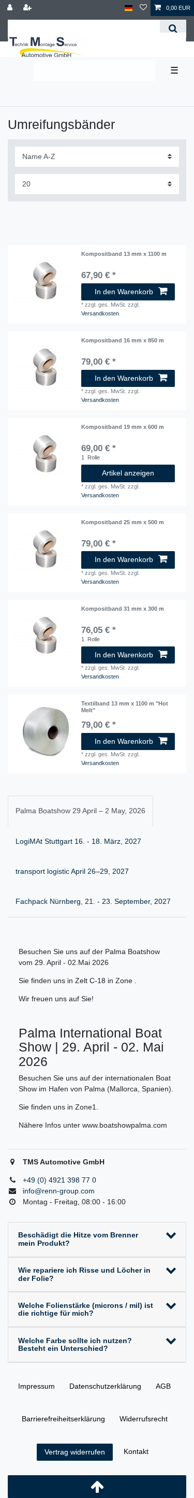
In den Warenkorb (124, 291)
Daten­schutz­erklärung (105, 1386)
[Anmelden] (11, 8)
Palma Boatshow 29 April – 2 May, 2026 (80, 810)
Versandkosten (100, 313)
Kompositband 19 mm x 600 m (122, 427)
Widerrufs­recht (144, 1419)
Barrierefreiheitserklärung (63, 1419)
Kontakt (136, 1451)
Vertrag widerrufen (74, 1452)
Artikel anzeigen (128, 473)
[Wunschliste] (143, 8)
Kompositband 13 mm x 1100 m (124, 254)
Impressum (36, 1386)
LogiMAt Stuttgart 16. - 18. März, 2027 (78, 841)
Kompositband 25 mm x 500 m (122, 522)
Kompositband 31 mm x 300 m (122, 609)
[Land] (128, 8)
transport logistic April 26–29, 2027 (72, 871)
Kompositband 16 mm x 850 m (122, 340)
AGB (163, 1386)
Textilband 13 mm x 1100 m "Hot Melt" (124, 706)
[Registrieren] (28, 8)
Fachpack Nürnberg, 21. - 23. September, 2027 (93, 901)
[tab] (80, 811)
